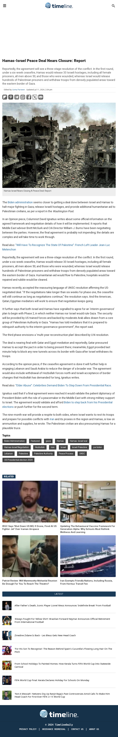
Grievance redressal (53, 729)
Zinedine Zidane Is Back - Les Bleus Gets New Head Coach (45, 635)
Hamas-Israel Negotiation (16, 447)
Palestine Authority (43, 453)
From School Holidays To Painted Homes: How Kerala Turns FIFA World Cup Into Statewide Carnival (62, 665)
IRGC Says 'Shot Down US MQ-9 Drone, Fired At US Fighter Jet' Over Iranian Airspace (29, 528)
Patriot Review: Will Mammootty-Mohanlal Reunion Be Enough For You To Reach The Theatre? (29, 582)
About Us (94, 729)
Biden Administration (14, 441)
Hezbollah (40, 447)
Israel (63, 447)
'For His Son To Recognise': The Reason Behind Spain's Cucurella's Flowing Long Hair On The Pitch (63, 650)
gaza (48, 441)
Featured (35, 441)
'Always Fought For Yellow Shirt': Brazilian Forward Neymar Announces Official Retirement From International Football (62, 620)
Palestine (23, 453)
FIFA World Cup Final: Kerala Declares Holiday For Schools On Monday (52, 680)
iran (53, 447)
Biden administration (20, 202)
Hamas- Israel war (78, 441)
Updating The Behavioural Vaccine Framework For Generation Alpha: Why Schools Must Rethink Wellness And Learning (87, 529)
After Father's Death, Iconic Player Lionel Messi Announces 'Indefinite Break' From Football (63, 605)
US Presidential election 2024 (18, 460)
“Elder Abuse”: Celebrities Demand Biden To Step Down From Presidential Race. (63, 385)
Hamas (60, 441)
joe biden (97, 447)
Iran (52, 419)
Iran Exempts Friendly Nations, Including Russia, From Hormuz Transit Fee (86, 582)
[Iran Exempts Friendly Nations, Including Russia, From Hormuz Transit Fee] (30, 556)
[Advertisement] (59, 32)
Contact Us (77, 729)
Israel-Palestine (79, 447)
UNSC (82, 453)
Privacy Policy (27, 729)
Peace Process (66, 453)
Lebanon (8, 453)
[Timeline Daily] (59, 5)
